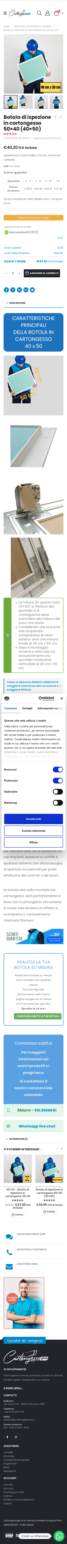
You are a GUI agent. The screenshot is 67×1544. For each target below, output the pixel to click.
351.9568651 (45, 1110)
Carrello (8, 1481)
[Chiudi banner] (61, 698)
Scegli (19, 1211)
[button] (39, 13)
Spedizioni (10, 1468)
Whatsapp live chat (37, 1126)
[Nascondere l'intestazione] (20, 13)
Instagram (15, 1433)
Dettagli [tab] (27, 708)
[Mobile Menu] (6, 13)
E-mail (32, 290)
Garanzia (9, 1453)
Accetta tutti (33, 818)
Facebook (6, 290)
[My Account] (47, 13)
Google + (26, 290)
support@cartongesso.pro (19, 1416)
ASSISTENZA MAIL (27, 1261)
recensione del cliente (16, 138)
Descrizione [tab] (17, 303)
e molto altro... (13, 1385)
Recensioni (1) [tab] (18, 1139)
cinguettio (13, 290)
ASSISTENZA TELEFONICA (32, 1246)
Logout (7, 1500)
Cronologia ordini (14, 1489)
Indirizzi (8, 1493)
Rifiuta (33, 842)
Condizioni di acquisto (16, 1457)
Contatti (8, 1449)
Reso (6, 1464)
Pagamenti (10, 1460)
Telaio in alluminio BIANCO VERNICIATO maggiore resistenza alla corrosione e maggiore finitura (33, 685)
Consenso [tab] (10, 708)
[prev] (55, 117)
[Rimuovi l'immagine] (33, 930)
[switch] (58, 781)
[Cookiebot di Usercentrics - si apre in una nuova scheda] (40, 698)
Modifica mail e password (19, 1496)
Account (8, 1485)
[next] (60, 117)
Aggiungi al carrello (44, 273)
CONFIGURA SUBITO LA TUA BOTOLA (38, 1016)
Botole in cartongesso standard (18, 1186)
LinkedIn (19, 290)
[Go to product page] (18, 1169)
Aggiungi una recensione (47, 138)
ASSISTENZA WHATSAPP (31, 1231)
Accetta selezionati (33, 830)
